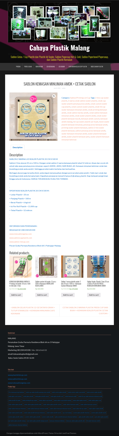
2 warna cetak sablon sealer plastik (82, 101)
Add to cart (16, 295)
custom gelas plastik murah (98, 412)
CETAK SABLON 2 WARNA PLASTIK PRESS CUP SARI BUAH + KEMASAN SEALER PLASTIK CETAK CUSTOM (85, 310)
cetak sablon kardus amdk (77, 113)
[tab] (17, 147)
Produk (18, 66)
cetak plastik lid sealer (14, 400)
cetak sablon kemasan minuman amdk (38, 408)
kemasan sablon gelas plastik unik (75, 421)
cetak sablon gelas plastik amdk (32, 404)
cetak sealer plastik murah (54, 412)
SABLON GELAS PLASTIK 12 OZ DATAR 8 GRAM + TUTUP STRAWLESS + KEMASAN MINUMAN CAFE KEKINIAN (33, 310)
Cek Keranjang (51, 66)
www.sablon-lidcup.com (19, 242)
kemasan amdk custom (90, 119)
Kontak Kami (39, 66)
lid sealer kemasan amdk (93, 421)
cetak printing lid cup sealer (29, 400)
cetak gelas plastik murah (42, 396)
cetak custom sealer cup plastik (76, 392)
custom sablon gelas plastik (32, 417)
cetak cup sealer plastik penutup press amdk (38, 392)
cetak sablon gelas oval (94, 400)
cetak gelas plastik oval (57, 396)
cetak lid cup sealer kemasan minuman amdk (90, 396)
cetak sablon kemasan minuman (17, 408)
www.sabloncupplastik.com (20, 238)
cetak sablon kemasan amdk (71, 404)
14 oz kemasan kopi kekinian (16, 392)
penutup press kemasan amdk (95, 125)
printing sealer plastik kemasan (74, 128)
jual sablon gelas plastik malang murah (37, 421)
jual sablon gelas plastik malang (16, 421)
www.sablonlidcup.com (17, 379)
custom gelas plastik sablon (15, 417)
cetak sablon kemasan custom (88, 404)
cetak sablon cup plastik (45, 400)
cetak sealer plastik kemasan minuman (34, 412)
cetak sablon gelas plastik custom (52, 404)
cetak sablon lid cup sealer (80, 408)
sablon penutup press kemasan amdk (90, 131)
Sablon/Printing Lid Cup (80, 98)
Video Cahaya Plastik (97, 66)
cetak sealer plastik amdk (85, 116)
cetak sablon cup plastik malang (62, 400)
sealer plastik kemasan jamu (78, 136)
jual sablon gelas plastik (101, 417)
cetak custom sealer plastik (82, 107)
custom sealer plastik (47, 417)
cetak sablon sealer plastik (96, 408)
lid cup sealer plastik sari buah (85, 122)
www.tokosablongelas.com (20, 234)
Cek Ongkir (62, 66)
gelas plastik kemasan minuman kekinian (66, 417)
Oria (56, 433)
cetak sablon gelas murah (80, 400)
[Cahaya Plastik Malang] (59, 22)
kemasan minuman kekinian (57, 421)
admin (63, 88)
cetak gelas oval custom (14, 396)
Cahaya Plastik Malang (59, 47)
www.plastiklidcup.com (17, 375)
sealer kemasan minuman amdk (74, 133)
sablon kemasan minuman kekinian (17, 425)
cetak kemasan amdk (70, 396)
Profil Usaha (28, 66)
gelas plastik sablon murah (86, 417)
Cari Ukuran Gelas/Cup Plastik (78, 66)
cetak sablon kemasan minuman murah (60, 408)
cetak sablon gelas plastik (15, 404)
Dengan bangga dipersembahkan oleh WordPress (27, 433)
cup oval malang (67, 412)
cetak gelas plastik (28, 396)
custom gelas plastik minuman (81, 412)
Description (17, 147)
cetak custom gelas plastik (59, 392)
